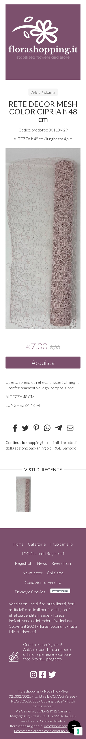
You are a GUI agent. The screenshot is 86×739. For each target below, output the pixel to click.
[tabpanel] (43, 238)
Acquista (43, 362)
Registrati (24, 563)
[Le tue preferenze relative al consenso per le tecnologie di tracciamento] (78, 731)
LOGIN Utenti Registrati (43, 553)
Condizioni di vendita (43, 582)
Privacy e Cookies (30, 591)
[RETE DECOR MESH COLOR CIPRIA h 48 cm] (43, 238)
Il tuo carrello (61, 544)
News (42, 563)
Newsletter (32, 572)
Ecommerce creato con (43, 731)
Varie (34, 92)
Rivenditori (61, 563)
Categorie (37, 544)
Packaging (48, 92)
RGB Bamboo (64, 448)
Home (18, 544)
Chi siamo (55, 572)
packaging (37, 448)
